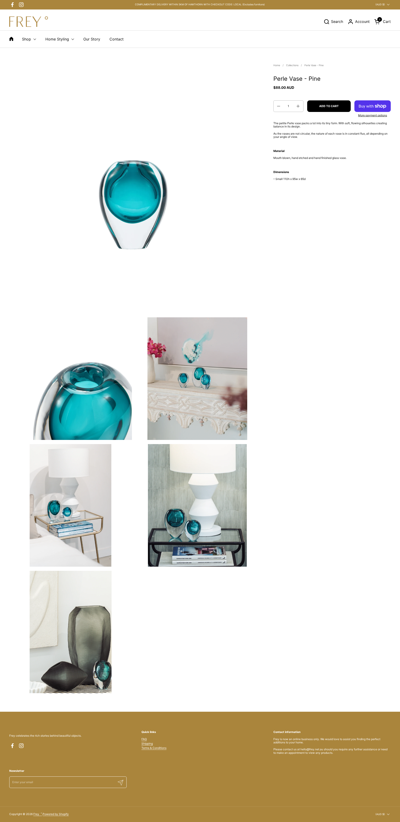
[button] (333, 22)
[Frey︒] (28, 21)
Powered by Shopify (56, 814)
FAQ (144, 739)
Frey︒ (37, 814)
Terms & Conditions (153, 748)
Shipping (147, 743)
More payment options (372, 115)
